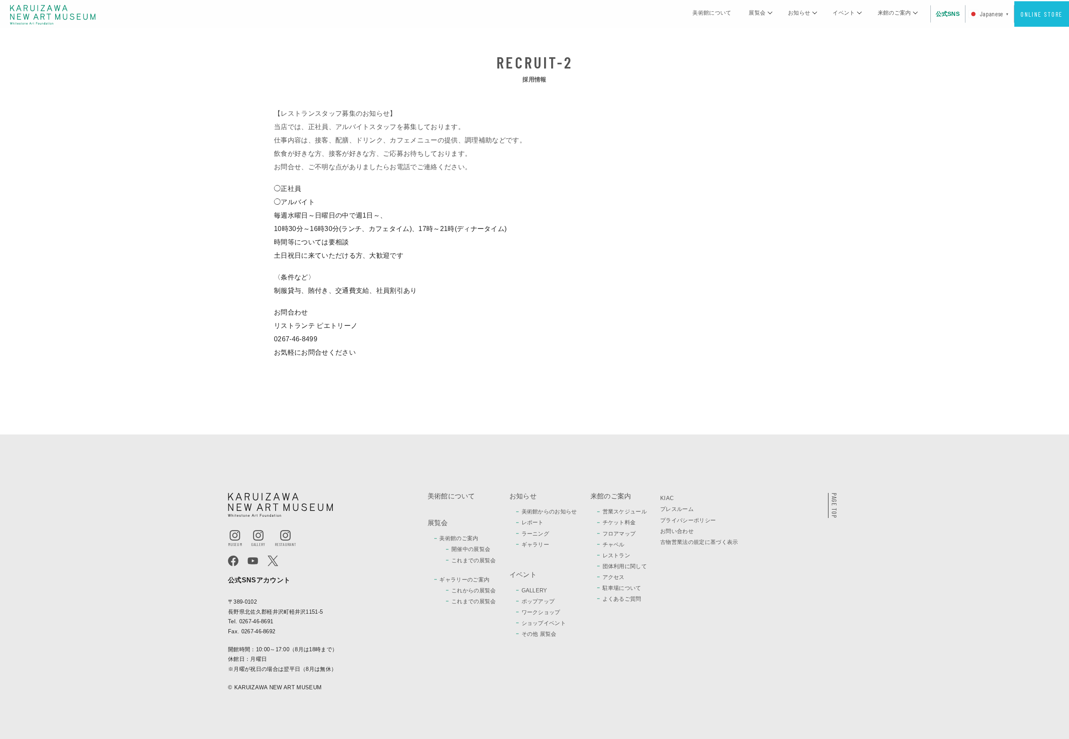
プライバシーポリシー (688, 520)
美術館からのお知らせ (549, 511)
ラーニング (536, 534)
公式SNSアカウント (259, 580)
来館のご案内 (894, 13)
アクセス (614, 577)
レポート (533, 522)
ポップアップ (538, 601)
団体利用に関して (625, 566)
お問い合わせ (677, 531)
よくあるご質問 (622, 599)
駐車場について (622, 588)
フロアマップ (619, 534)
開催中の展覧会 (470, 549)
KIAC (667, 498)
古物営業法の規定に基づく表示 (699, 542)
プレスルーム (677, 509)
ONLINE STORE (1041, 14)
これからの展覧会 (473, 590)
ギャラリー (536, 544)
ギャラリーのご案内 (464, 579)
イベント (844, 13)
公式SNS (948, 13)
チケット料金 (619, 522)
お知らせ (799, 13)
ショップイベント (544, 623)
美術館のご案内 (458, 538)
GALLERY (534, 590)
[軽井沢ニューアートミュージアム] (53, 14)
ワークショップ (541, 612)
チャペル (614, 544)
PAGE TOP (834, 505)
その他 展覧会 (539, 634)
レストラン (617, 555)
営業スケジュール (625, 511)
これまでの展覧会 (473, 560)
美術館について (711, 13)
